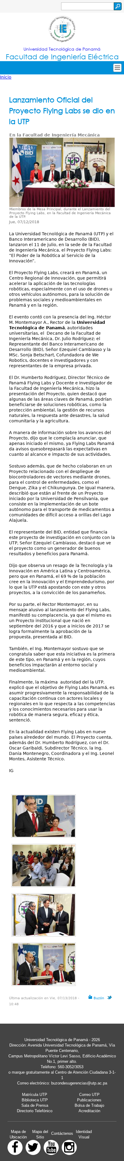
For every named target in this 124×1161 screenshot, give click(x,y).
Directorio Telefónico (34, 1111)
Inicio (5, 77)
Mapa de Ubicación (18, 1134)
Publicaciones (89, 1100)
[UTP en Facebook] (15, 1147)
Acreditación (89, 1111)
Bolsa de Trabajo (89, 1105)
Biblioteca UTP (35, 1100)
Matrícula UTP (34, 1094)
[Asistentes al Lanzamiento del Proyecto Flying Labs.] (43, 865)
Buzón (98, 998)
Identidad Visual (84, 1134)
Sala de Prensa (34, 1105)
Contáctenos (62, 1133)
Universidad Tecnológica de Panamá (62, 49)
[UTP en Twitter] (33, 1147)
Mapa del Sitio (40, 1134)
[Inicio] (62, 29)
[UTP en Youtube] (51, 1147)
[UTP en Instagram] (69, 1147)
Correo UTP (89, 1094)
